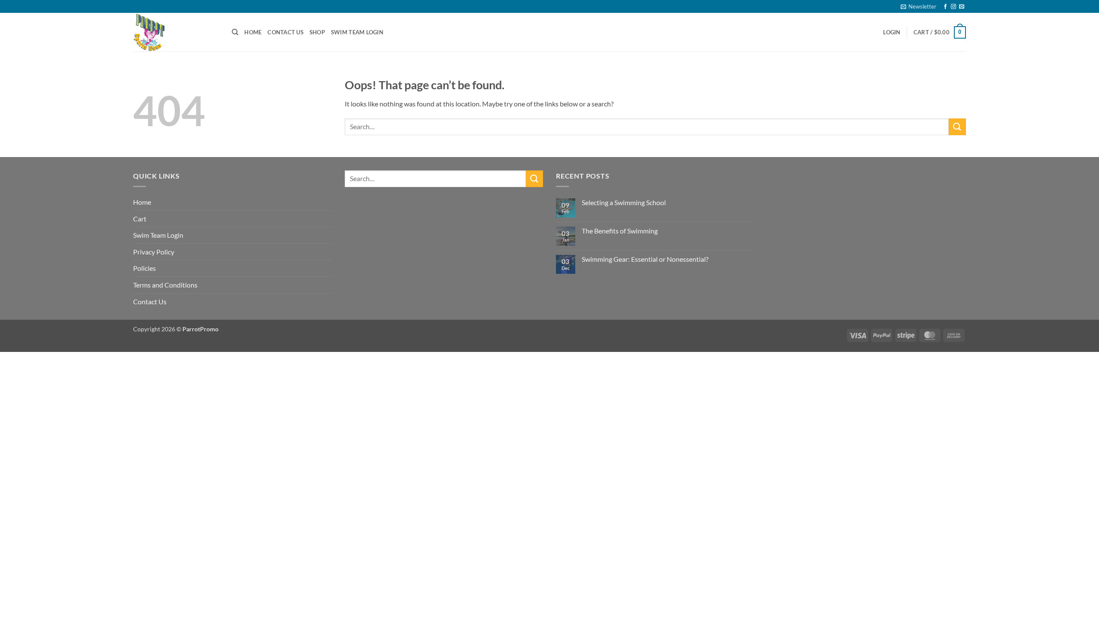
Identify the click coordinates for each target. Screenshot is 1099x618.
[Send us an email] (961, 7)
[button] (918, 6)
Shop (317, 32)
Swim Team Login (357, 32)
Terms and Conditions (165, 285)
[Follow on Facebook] (945, 7)
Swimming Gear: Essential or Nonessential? (645, 259)
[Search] (235, 32)
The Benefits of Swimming (620, 231)
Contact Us (285, 32)
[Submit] (957, 126)
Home (252, 32)
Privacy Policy (153, 252)
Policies (144, 268)
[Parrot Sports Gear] (176, 32)
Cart (139, 219)
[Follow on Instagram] (953, 7)
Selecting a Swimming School (624, 202)
